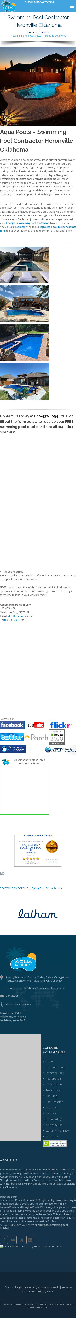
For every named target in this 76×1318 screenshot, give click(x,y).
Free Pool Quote (55, 1067)
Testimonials (53, 1090)
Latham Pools (8, 1207)
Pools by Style (54, 1084)
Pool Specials (53, 1078)
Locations (43, 32)
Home (30, 32)
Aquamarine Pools (11, 1169)
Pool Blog (51, 1096)
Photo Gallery (54, 1119)
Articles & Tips (54, 1125)
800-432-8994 (46, 416)
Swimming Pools (55, 1072)
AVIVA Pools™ (58, 1203)
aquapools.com (33, 1169)
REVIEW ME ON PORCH (13, 888)
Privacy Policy (46, 1291)
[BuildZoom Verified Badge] (13, 748)
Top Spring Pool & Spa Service (44, 888)
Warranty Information (58, 1130)
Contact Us (12, 995)
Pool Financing (54, 1101)
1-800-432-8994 (23, 1004)
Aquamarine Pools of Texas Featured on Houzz (29, 761)
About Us (51, 1107)
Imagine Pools (30, 1207)
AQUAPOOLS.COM (10, 1225)
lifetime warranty (25, 1210)
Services (51, 1113)
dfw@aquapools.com (20, 616)
